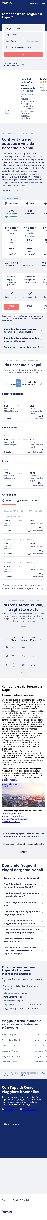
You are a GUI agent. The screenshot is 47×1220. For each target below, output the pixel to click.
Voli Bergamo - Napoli (13, 1000)
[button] (14, 41)
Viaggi (13, 1073)
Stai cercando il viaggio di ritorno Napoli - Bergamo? (21, 987)
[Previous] (6, 639)
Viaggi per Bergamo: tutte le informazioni (22, 1004)
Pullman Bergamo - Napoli (15, 993)
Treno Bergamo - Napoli (14, 996)
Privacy (5, 1205)
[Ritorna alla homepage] (7, 3)
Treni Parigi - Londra (11, 813)
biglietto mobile (9, 779)
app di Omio (35, 775)
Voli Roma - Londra (11, 821)
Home (4, 1073)
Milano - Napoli (9, 1034)
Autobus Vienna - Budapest (14, 819)
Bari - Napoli (40, 1045)
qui (42, 588)
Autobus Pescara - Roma (13, 816)
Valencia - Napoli (9, 1045)
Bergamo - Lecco (9, 1061)
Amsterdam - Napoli (11, 1040)
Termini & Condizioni (22, 1200)
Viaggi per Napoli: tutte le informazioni (20, 1008)
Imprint (5, 1200)
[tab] (9, 500)
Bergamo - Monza (10, 1051)
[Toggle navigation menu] (43, 3)
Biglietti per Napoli (27, 1073)
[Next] (41, 383)
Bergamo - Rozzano (11, 1056)
